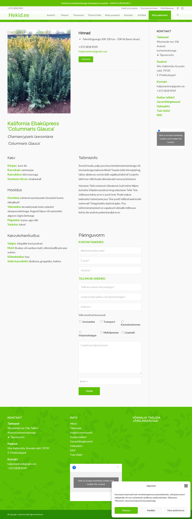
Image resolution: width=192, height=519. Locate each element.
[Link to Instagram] (182, 8)
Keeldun (151, 510)
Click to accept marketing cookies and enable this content (171, 138)
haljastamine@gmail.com (93, 51)
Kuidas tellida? (78, 437)
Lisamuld (130, 332)
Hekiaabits (76, 445)
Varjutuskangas (87, 335)
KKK (72, 450)
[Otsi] (177, 15)
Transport (109, 321)
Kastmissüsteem (149, 8)
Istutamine (88, 321)
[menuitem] (129, 8)
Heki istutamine (130, 8)
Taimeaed (75, 428)
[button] (186, 485)
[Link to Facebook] (178, 8)
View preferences (175, 510)
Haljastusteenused (81, 432)
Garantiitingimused (81, 441)
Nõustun (126, 510)
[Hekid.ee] (19, 15)
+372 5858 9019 (15, 8)
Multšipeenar (167, 8)
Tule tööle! (76, 454)
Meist (73, 423)
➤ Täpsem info (165, 55)
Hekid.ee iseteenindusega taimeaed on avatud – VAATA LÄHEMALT (96, 3)
